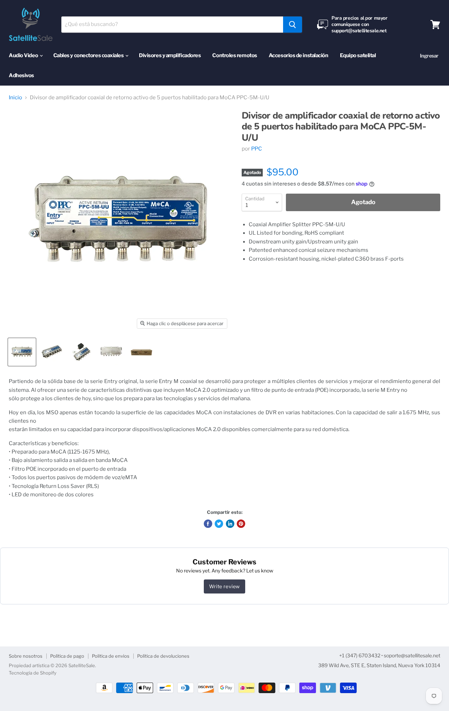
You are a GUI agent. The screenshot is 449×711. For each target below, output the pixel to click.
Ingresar (429, 56)
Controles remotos (234, 55)
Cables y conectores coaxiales (89, 55)
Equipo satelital (358, 55)
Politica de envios (110, 656)
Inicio (15, 98)
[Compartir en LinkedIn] (230, 523)
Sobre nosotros (25, 656)
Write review (224, 586)
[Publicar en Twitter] (219, 523)
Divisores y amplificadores (170, 55)
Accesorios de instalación (298, 55)
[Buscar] (292, 24)
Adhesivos (21, 75)
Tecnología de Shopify (32, 673)
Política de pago (67, 656)
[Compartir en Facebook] (208, 523)
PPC (256, 149)
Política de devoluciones (163, 656)
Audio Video (24, 55)
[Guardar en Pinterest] (241, 523)
